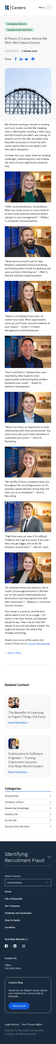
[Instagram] (23, 946)
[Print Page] (33, 58)
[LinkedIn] (21, 58)
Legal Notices (12, 1024)
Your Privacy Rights (32, 1024)
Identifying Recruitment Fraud (24, 857)
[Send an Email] (26, 59)
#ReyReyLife (19, 1005)
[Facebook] (15, 58)
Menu (42, 7)
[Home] (16, 7)
